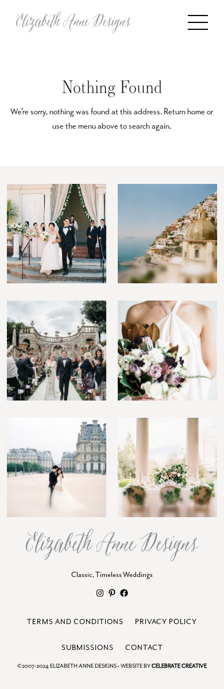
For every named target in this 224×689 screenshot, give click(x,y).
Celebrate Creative (179, 666)
